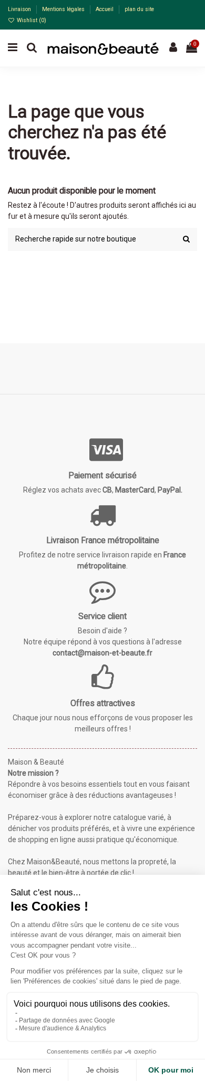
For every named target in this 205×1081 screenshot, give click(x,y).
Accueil (105, 9)
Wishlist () (30, 20)
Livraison (20, 9)
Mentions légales (64, 9)
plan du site (139, 9)
